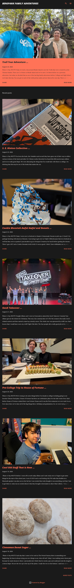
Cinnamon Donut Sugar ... (16, 547)
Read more (68, 82)
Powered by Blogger (38, 582)
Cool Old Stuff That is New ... (18, 467)
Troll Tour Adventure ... (15, 62)
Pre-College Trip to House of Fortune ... (24, 387)
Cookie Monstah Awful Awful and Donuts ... (27, 228)
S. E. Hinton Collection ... (16, 148)
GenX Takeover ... (12, 307)
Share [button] (4, 82)
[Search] (66, 3)
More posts (67, 575)
